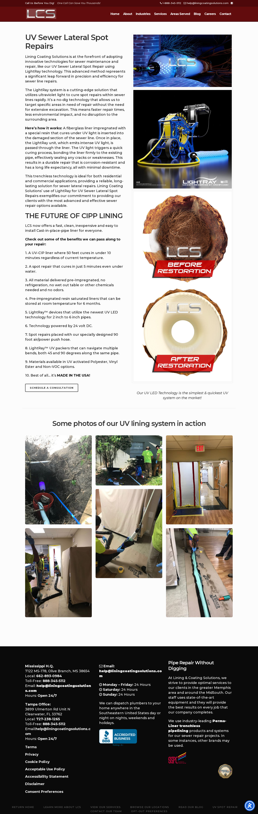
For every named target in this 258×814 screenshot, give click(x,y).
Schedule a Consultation (51, 387)
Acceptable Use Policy (45, 769)
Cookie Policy (37, 762)
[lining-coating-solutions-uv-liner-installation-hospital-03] (199, 479)
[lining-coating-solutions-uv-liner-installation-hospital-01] (58, 479)
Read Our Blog (190, 807)
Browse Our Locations (149, 807)
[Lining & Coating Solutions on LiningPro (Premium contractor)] (225, 771)
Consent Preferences (44, 792)
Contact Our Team (106, 811)
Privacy (32, 754)
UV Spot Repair (225, 807)
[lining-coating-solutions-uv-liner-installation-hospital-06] (199, 572)
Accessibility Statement (46, 776)
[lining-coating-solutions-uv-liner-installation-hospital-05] (58, 572)
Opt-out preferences (149, 811)
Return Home (23, 807)
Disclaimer (35, 784)
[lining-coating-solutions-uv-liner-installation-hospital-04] (129, 533)
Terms (31, 747)
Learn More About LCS (62, 807)
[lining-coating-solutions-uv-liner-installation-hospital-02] (129, 460)
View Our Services (105, 807)
